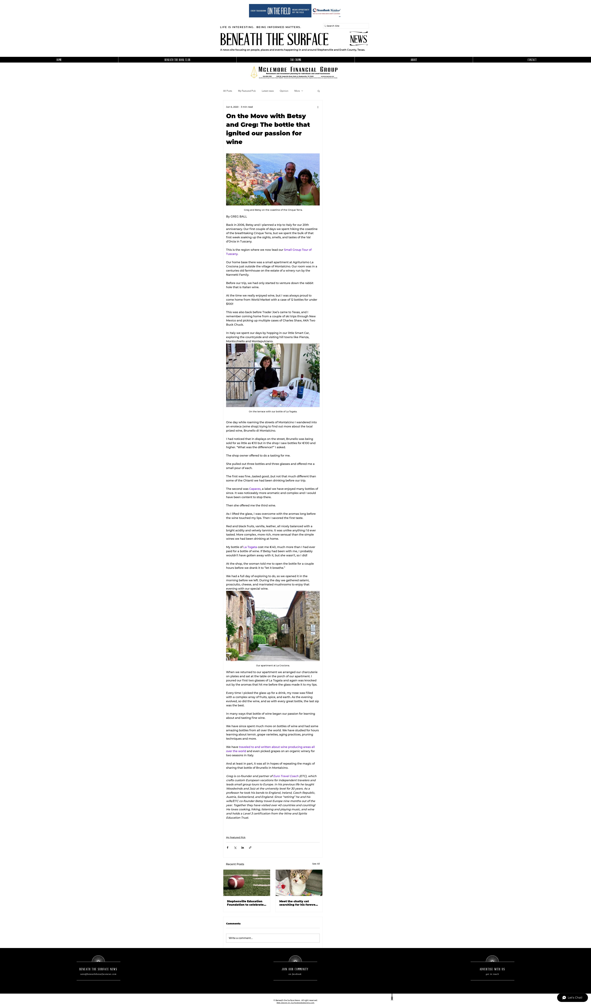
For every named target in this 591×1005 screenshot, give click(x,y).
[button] (318, 91)
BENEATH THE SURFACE (274, 40)
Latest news (268, 90)
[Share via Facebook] (227, 847)
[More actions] (318, 107)
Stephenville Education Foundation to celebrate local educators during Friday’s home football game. (245, 903)
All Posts (227, 90)
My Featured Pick (247, 90)
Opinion (284, 90)
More (297, 90)
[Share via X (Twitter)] (235, 847)
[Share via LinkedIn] (242, 847)
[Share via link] (250, 847)
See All (316, 863)
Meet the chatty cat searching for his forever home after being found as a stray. (298, 903)
